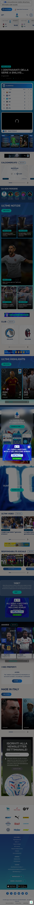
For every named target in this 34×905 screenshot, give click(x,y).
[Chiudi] (29, 447)
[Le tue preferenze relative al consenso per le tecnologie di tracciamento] (31, 902)
